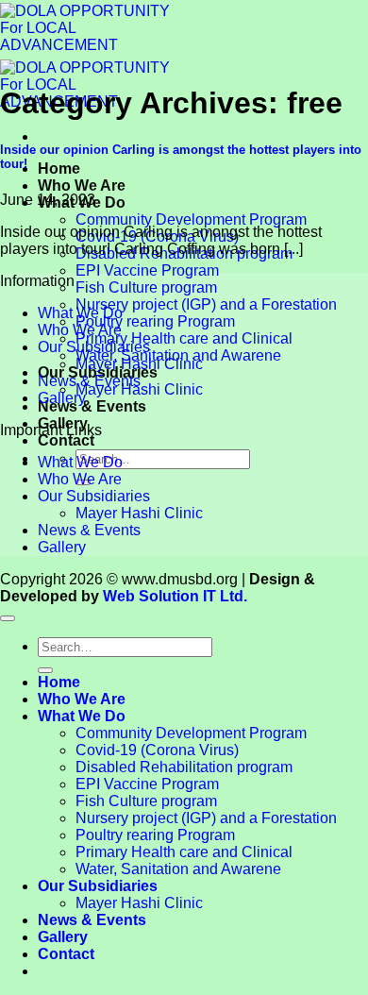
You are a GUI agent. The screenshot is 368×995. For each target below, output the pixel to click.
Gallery (62, 398)
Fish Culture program (146, 287)
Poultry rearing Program (155, 321)
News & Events (92, 406)
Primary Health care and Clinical (184, 338)
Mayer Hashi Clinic (139, 364)
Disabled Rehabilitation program (184, 767)
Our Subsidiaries (94, 347)
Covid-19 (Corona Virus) (157, 750)
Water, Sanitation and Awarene (178, 869)
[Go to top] (7, 618)
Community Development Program (191, 219)
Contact (66, 440)
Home (59, 168)
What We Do (80, 313)
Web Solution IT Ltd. (175, 596)
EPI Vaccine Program (147, 270)
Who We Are (81, 185)
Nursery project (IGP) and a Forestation (206, 304)
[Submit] (45, 670)
